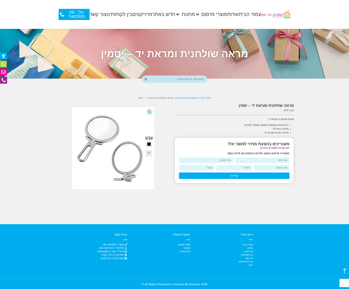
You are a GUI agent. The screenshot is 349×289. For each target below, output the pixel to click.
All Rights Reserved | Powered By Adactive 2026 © (174, 284)
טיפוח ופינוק (181, 97)
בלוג (251, 265)
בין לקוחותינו (119, 14)
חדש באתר (163, 14)
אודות (233, 14)
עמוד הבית (250, 14)
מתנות (188, 14)
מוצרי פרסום (214, 14)
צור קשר (98, 14)
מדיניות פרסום (246, 261)
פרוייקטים (142, 14)
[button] (3, 56)
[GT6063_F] (113, 148)
